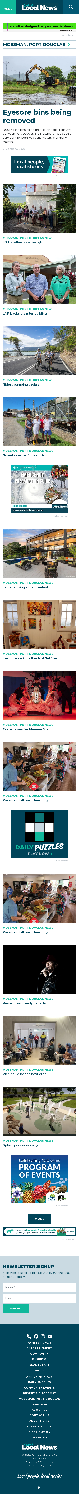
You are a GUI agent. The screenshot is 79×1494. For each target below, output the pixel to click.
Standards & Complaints (39, 1462)
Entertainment (39, 1348)
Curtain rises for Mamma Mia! (26, 729)
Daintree (39, 1404)
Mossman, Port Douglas (39, 1398)
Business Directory (39, 1393)
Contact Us (39, 1415)
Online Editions (39, 1377)
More (39, 1219)
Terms (30, 1465)
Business (39, 1359)
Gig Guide (39, 1437)
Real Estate (39, 1364)
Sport (39, 1370)
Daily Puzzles (39, 1382)
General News (39, 1343)
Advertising (39, 1420)
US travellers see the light (23, 242)
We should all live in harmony (25, 800)
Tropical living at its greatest (25, 587)
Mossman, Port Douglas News (28, 238)
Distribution (39, 1432)
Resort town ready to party (24, 1003)
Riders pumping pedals (21, 384)
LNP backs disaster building (25, 313)
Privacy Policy (44, 1465)
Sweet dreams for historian (25, 455)
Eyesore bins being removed (37, 116)
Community (39, 1353)
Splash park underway (20, 1145)
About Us (39, 1409)
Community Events (39, 1387)
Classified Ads (39, 1426)
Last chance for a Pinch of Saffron (30, 658)
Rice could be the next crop (25, 1074)
